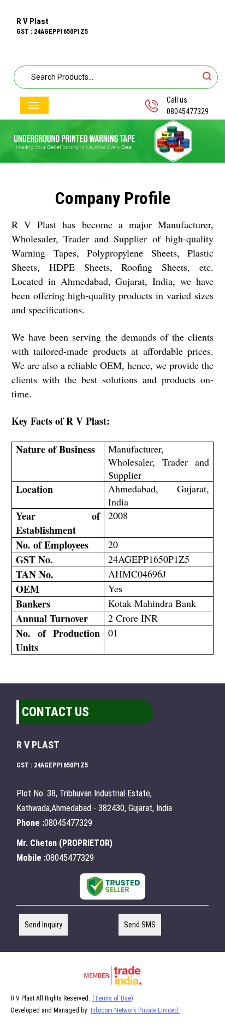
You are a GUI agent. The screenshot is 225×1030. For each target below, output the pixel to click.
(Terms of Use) (112, 998)
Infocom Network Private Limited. (135, 1010)
